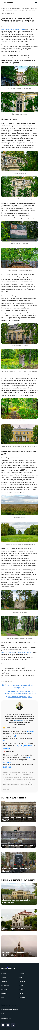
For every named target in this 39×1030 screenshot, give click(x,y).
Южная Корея (5, 985)
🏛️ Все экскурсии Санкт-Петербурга (16, 1008)
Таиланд (22, 973)
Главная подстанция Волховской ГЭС (19, 845)
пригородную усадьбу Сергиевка (13, 29)
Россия (21, 8)
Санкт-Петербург (31, 8)
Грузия (21, 985)
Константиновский (8, 652)
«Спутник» (7, 762)
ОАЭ (21, 977)
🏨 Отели (7, 1013)
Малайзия (4, 989)
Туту (16, 736)
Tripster (28, 757)
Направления (13, 8)
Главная (4, 8)
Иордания (4, 993)
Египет (21, 989)
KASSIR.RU (7, 767)
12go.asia (6, 741)
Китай (21, 993)
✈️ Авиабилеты (9, 1018)
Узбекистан (4, 981)
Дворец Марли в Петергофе (14, 929)
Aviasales (30, 731)
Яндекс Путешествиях (24, 746)
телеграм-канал (18, 720)
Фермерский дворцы (23, 652)
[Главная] (6, 3)
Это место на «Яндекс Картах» (20, 697)
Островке (6, 748)
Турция (3, 977)
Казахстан (22, 981)
